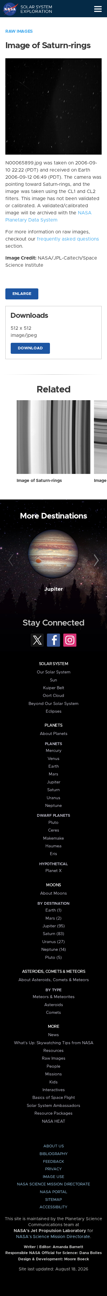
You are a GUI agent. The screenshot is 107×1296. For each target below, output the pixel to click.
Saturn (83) (53, 934)
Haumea (53, 846)
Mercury (54, 751)
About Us (53, 1146)
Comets (53, 1013)
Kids (53, 1082)
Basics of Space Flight (53, 1098)
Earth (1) (53, 910)
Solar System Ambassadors (53, 1106)
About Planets (53, 734)
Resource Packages (53, 1113)
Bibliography (54, 1154)
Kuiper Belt (53, 688)
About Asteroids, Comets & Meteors (53, 980)
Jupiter (53, 589)
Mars (53, 774)
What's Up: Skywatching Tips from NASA (53, 1043)
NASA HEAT (53, 1121)
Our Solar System (53, 672)
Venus (53, 759)
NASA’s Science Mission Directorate (53, 1237)
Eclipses (54, 711)
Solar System (53, 664)
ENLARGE (21, 294)
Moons (53, 885)
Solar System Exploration (32, 9)
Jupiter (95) (54, 926)
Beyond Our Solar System (53, 704)
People (53, 1066)
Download (30, 348)
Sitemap (53, 1200)
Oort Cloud (53, 696)
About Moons (53, 893)
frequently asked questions (68, 239)
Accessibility (53, 1207)
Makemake (53, 838)
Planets (53, 725)
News (53, 1035)
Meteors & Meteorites (54, 997)
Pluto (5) (53, 958)
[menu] (98, 9)
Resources (53, 1051)
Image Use (53, 1177)
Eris (53, 854)
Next (95, 561)
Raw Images (19, 31)
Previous (12, 561)
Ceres (53, 830)
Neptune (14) (53, 950)
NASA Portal (53, 1192)
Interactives (54, 1090)
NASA (7, 9)
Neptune (53, 806)
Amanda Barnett (68, 1247)
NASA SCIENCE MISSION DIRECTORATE (53, 1184)
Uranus (53, 798)
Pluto (53, 823)
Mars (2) (53, 918)
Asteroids (53, 1005)
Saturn (53, 790)
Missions (53, 1074)
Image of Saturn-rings (39, 481)
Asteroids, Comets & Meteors (53, 972)
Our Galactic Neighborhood (32, 22)
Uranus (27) (53, 942)
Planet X (53, 871)
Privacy (53, 1169)
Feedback (53, 1162)
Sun (53, 680)
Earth (53, 766)
